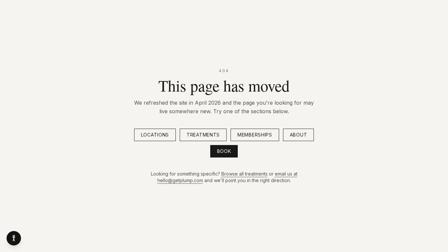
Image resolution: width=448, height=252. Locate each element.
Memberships (254, 134)
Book (224, 151)
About (298, 134)
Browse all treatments (244, 174)
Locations (155, 134)
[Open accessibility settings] (14, 238)
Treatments (203, 134)
